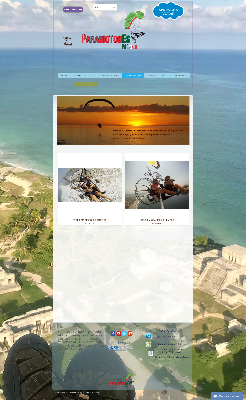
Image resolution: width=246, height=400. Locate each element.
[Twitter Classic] (124, 333)
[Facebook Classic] (113, 333)
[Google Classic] (130, 333)
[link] (86, 84)
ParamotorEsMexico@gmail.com (172, 357)
